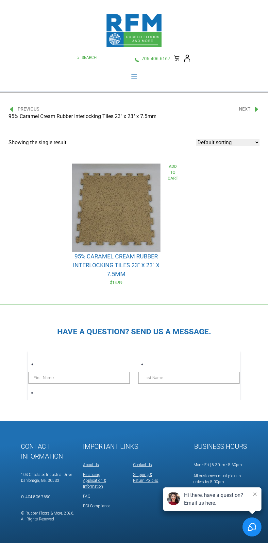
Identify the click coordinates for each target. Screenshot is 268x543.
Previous (28, 109)
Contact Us (142, 465)
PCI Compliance (96, 506)
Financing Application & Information (94, 480)
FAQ (87, 496)
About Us (91, 465)
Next (244, 109)
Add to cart (173, 172)
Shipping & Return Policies (145, 477)
